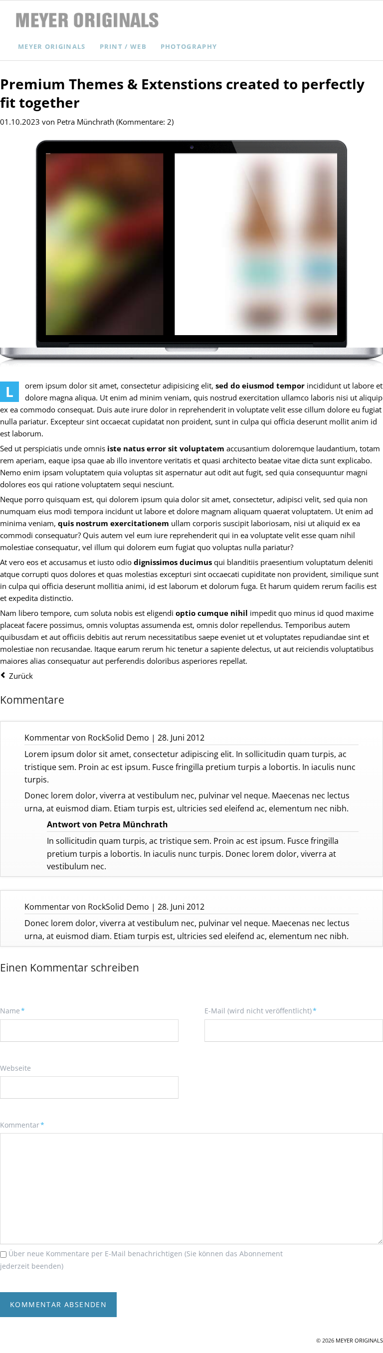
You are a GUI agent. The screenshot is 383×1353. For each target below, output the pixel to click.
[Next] (314, 244)
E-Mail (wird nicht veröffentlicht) (260, 1010)
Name (16, 1010)
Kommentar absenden (58, 1304)
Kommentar (22, 1125)
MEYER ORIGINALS (359, 1340)
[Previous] (69, 244)
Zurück (21, 676)
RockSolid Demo (118, 737)
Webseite (15, 1068)
